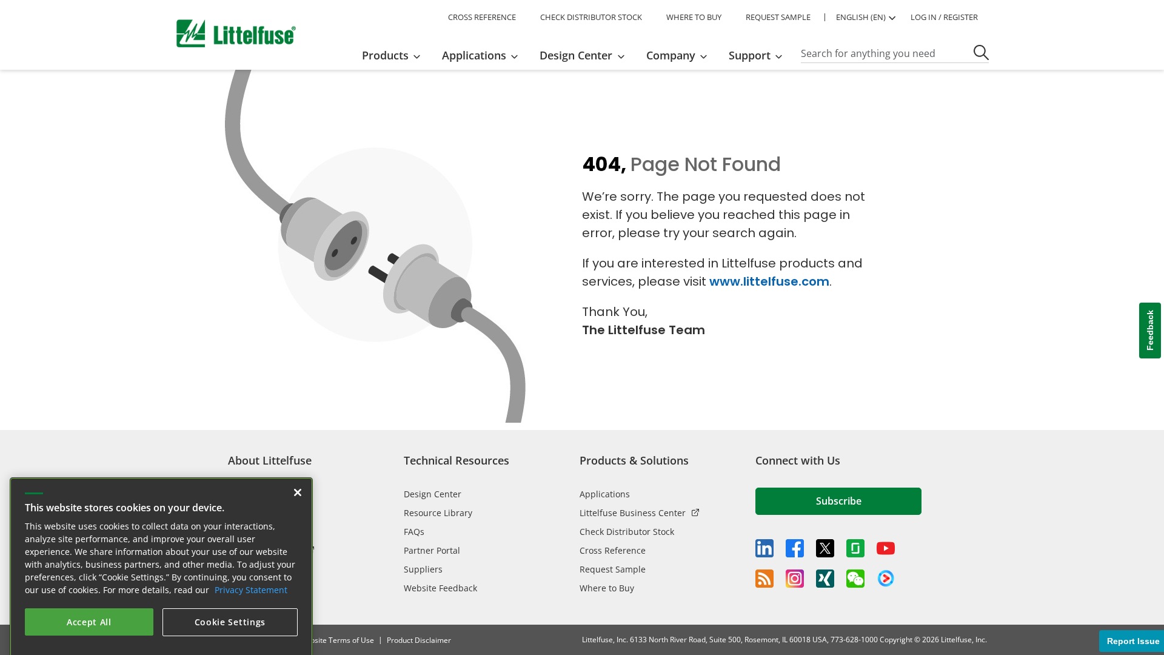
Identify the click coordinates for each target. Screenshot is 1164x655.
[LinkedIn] (764, 548)
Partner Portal (432, 550)
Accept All (89, 607)
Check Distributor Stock (627, 531)
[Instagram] (795, 578)
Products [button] (385, 55)
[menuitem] (395, 55)
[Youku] (886, 578)
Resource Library (438, 513)
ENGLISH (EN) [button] (861, 17)
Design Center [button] (576, 55)
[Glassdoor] (855, 548)
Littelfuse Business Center (633, 513)
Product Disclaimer (419, 640)
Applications (605, 494)
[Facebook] (795, 548)
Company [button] (670, 55)
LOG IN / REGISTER (944, 17)
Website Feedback (440, 588)
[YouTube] (886, 548)
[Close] (297, 478)
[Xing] (825, 578)
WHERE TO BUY (693, 17)
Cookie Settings (230, 607)
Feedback (1150, 331)
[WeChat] (855, 578)
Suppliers (423, 569)
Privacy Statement (251, 575)
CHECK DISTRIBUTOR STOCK (591, 17)
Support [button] (750, 55)
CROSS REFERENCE (482, 17)
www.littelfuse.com (769, 281)
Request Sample (613, 569)
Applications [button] (474, 55)
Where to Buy (607, 588)
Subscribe (838, 501)
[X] (825, 548)
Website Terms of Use (336, 640)
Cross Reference (613, 550)
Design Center (432, 494)
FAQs (414, 531)
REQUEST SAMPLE (778, 17)
